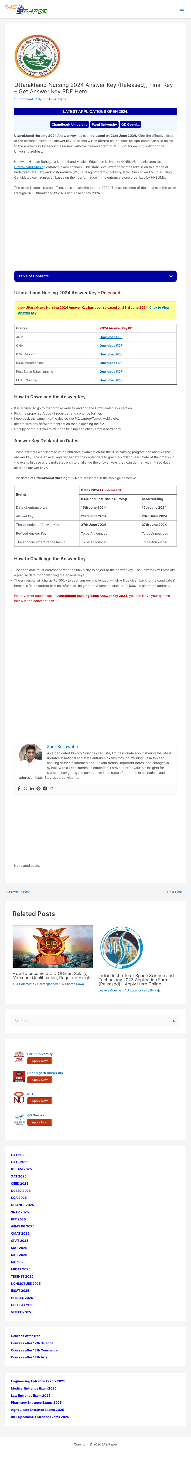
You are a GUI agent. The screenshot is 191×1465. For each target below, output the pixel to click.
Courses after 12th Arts (29, 1357)
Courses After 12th (26, 1336)
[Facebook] (19, 788)
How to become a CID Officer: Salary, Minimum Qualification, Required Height (52, 975)
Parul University (104, 124)
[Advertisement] (95, 233)
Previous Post (17, 892)
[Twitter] (25, 788)
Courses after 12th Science (32, 1343)
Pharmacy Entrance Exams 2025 (36, 1402)
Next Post (176, 892)
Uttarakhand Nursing (29, 167)
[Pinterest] (38, 788)
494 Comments (23, 984)
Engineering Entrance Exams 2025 (38, 1381)
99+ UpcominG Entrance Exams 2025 (40, 1417)
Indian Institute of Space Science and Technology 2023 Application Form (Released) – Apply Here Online (136, 979)
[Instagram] (51, 788)
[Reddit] (45, 788)
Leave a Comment (111, 990)
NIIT (30, 1094)
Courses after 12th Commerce (34, 1350)
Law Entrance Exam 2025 (31, 1395)
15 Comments (24, 99)
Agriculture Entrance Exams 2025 (37, 1410)
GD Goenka (130, 124)
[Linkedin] (32, 788)
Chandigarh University (69, 124)
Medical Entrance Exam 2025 (34, 1388)
